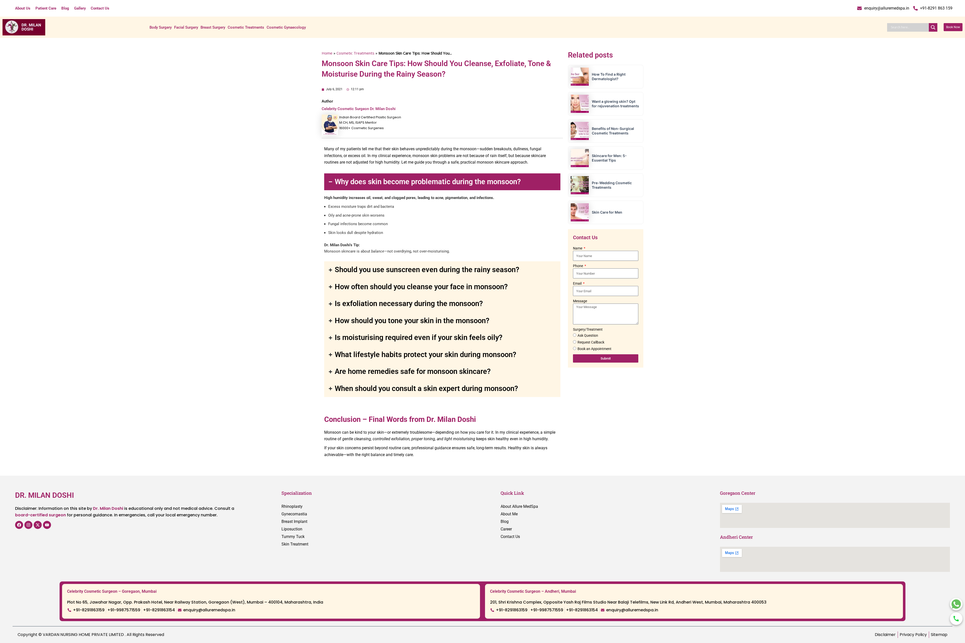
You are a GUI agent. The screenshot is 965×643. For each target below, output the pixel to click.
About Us (22, 8)
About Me (509, 514)
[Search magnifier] (933, 27)
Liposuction (291, 529)
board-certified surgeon (40, 515)
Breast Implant (294, 521)
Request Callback (590, 342)
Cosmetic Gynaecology (286, 27)
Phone (578, 266)
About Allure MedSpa (519, 506)
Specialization (296, 493)
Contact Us (100, 8)
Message (580, 301)
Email (577, 283)
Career (506, 529)
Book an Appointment (594, 349)
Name (578, 248)
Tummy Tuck (293, 536)
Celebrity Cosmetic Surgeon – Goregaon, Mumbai (112, 591)
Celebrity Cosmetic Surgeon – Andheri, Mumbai (533, 591)
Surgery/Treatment (588, 329)
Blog (65, 8)
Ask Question (587, 335)
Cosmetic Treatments (246, 27)
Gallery (80, 8)
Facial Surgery (186, 27)
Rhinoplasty (292, 506)
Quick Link (512, 493)
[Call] (956, 618)
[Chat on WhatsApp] (956, 604)
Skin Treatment (294, 544)
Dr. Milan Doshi (108, 508)
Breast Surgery (213, 27)
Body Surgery (161, 27)
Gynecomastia (294, 514)
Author (327, 101)
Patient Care (45, 8)
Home (327, 53)
